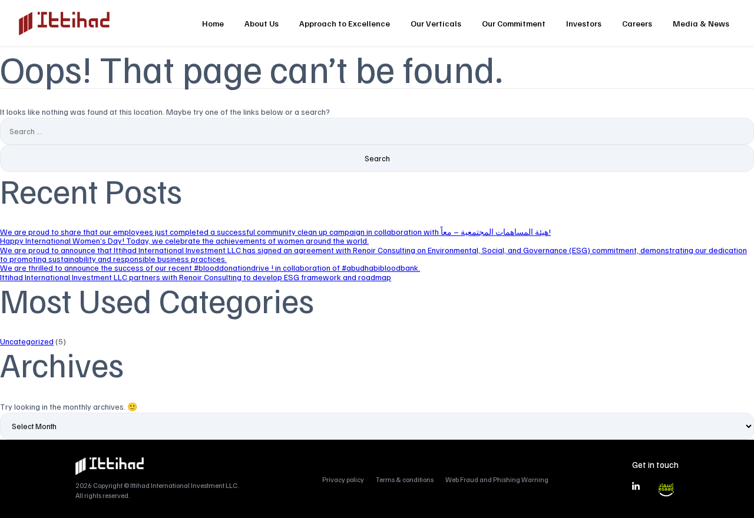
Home (213, 23)
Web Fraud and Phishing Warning (496, 479)
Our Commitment (513, 23)
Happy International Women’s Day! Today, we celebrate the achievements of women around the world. (184, 240)
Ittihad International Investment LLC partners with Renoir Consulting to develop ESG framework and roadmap (195, 277)
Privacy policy (343, 479)
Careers (637, 23)
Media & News (701, 23)
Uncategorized (27, 341)
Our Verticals (436, 23)
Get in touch (655, 464)
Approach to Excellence (344, 23)
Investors (583, 23)
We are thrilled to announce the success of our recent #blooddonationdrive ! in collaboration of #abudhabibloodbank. (210, 268)
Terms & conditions (405, 479)
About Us (261, 23)
